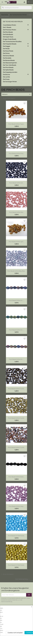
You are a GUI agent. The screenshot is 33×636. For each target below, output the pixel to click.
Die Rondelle (7, 58)
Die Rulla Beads (8, 34)
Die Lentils (6, 77)
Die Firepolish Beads (9, 44)
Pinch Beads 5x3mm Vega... (16, 506)
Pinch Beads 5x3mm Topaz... (16, 124)
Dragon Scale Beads (9, 39)
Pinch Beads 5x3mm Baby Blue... (16, 271)
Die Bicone (6, 74)
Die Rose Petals (8, 51)
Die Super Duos (8, 37)
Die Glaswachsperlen (10, 63)
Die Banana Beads (9, 60)
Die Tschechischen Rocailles (12, 41)
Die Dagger (6, 46)
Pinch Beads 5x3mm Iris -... (16, 300)
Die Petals (6, 49)
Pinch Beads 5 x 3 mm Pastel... (16, 535)
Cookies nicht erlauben (15, 633)
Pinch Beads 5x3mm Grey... (16, 153)
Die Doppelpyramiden (10, 72)
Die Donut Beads (8, 56)
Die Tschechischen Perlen (13, 21)
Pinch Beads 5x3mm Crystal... (16, 388)
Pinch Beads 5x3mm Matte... (16, 477)
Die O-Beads (7, 27)
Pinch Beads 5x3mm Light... (16, 241)
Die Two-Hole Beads (9, 65)
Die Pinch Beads (8, 67)
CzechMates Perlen (9, 25)
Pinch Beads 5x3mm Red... (16, 212)
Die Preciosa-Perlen (9, 30)
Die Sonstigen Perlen (10, 82)
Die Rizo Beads (8, 32)
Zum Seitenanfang (22, 579)
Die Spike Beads (8, 70)
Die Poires (6, 53)
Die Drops (6, 79)
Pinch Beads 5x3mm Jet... (16, 183)
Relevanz (16, 94)
